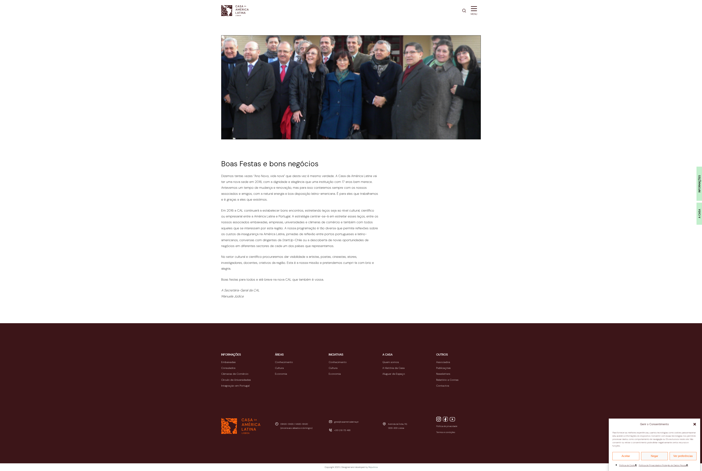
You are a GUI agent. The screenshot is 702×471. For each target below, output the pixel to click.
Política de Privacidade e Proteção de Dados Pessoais (663, 465)
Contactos (442, 385)
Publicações (443, 368)
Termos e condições (445, 432)
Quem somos (390, 362)
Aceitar (626, 455)
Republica (373, 467)
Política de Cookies (628, 465)
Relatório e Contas (447, 379)
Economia (281, 373)
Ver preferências (683, 455)
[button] (695, 424)
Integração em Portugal (235, 385)
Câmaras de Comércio (234, 373)
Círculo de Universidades (236, 379)
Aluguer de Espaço (393, 373)
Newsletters (443, 373)
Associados (443, 362)
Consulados (228, 368)
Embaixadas (228, 362)
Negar (654, 455)
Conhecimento (284, 362)
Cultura (279, 368)
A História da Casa (393, 368)
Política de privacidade (446, 426)
